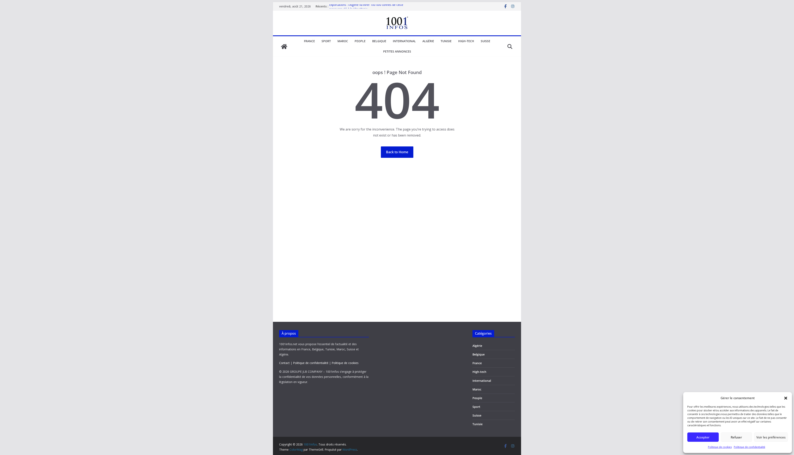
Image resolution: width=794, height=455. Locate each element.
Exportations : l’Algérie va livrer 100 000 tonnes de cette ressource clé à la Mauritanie (366, 8)
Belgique (379, 41)
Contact (284, 363)
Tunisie (446, 41)
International (404, 41)
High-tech (466, 41)
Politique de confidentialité (749, 447)
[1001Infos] (284, 46)
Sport (326, 41)
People (360, 41)
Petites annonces (397, 51)
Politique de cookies (720, 447)
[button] (786, 398)
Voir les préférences (771, 437)
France (309, 41)
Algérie (428, 41)
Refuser (736, 437)
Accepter (702, 437)
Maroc (342, 41)
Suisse (485, 41)
